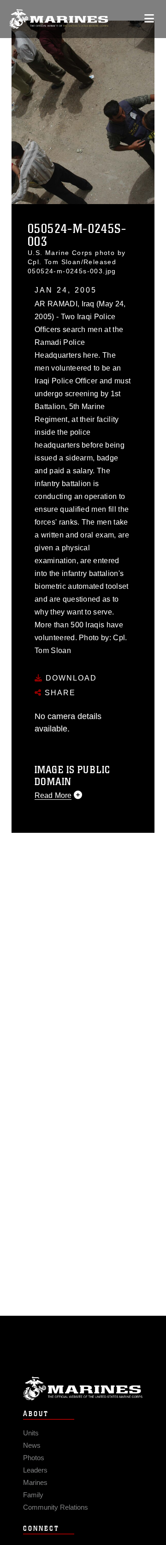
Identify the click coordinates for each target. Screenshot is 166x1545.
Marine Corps (83, 1388)
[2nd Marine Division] (58, 19)
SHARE (59, 693)
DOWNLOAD (70, 678)
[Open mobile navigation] (149, 18)
